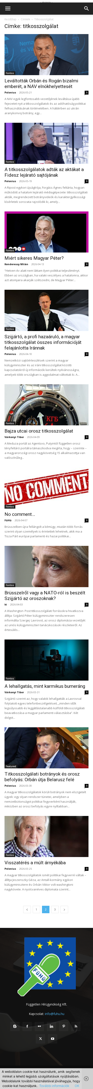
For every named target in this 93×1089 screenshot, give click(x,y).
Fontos (10, 73)
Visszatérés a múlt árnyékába (35, 862)
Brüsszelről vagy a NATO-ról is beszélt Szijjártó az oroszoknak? (45, 595)
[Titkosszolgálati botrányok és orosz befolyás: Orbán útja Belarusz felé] (46, 747)
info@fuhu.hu (54, 1014)
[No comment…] (46, 488)
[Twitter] (40, 1038)
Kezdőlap (10, 19)
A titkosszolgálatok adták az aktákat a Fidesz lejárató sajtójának (44, 172)
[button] (7, 8)
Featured (11, 766)
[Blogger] (14, 1026)
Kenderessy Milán (16, 264)
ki (6, 604)
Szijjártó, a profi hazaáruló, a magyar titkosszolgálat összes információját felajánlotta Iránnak (43, 342)
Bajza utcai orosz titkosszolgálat (39, 431)
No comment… (20, 514)
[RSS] (75, 1026)
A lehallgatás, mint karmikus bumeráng (45, 686)
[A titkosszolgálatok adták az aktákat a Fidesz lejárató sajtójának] (46, 143)
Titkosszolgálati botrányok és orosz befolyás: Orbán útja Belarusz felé (42, 776)
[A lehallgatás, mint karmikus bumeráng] (46, 660)
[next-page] (64, 909)
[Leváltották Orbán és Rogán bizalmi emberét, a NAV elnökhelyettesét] (46, 54)
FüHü (8, 520)
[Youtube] (52, 1038)
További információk (54, 1086)
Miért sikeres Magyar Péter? (34, 258)
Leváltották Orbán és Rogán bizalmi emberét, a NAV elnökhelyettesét (41, 83)
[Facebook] (27, 1026)
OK (77, 1086)
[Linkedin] (51, 1026)
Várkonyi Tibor (14, 437)
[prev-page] (27, 909)
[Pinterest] (63, 1026)
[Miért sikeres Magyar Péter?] (46, 232)
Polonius (10, 92)
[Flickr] (39, 1026)
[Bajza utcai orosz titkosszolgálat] (46, 404)
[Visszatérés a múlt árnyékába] (46, 836)
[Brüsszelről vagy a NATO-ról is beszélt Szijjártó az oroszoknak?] (46, 566)
